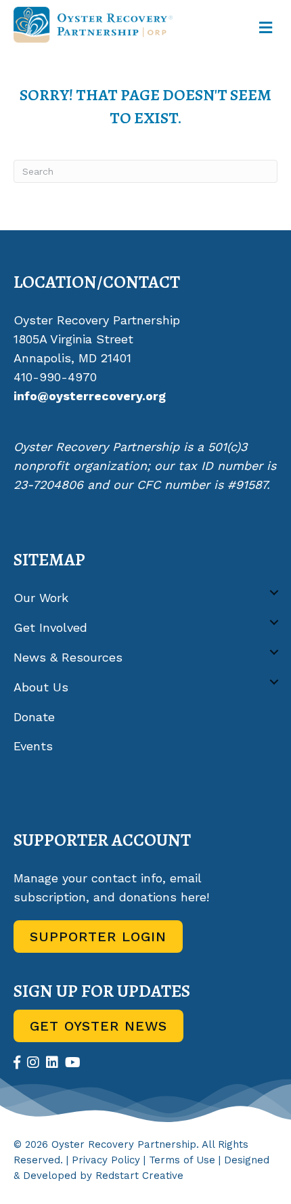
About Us (41, 687)
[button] (274, 592)
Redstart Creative (139, 1175)
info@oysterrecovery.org (90, 396)
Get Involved (50, 627)
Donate (34, 717)
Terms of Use (182, 1160)
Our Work (41, 597)
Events (33, 746)
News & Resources (68, 657)
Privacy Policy (106, 1160)
